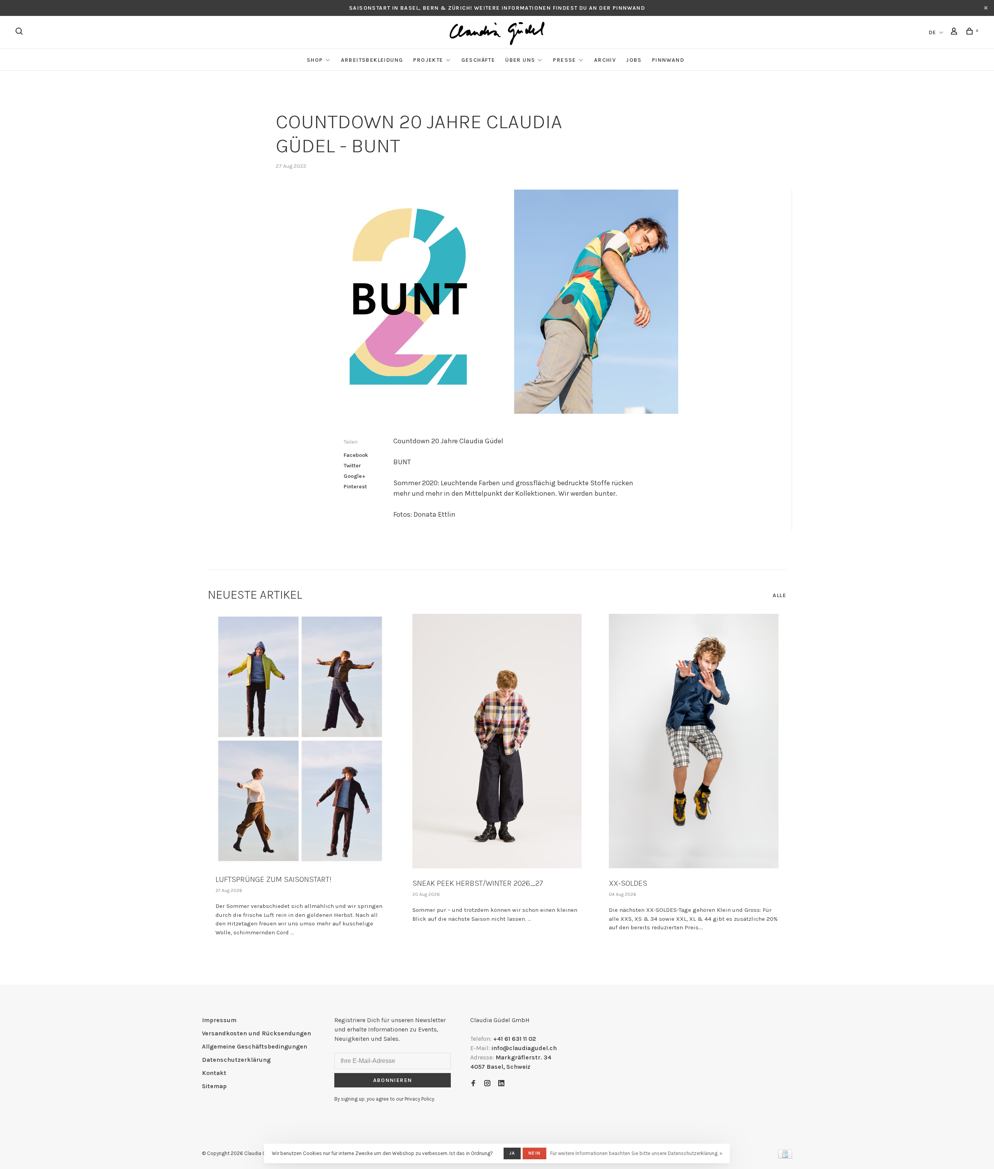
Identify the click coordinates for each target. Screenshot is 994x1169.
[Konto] (955, 32)
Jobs (634, 60)
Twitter (352, 465)
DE (933, 32)
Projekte (428, 60)
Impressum (219, 1020)
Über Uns (520, 60)
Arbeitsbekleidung (372, 60)
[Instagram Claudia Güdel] (487, 1083)
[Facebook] (473, 1083)
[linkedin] (501, 1083)
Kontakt (214, 1073)
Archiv (605, 60)
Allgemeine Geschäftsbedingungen (254, 1046)
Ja (512, 1153)
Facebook (356, 455)
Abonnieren (392, 1080)
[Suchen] (20, 32)
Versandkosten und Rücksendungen (256, 1033)
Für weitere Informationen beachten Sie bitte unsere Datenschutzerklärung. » (636, 1153)
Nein (534, 1153)
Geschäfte (478, 60)
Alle (779, 595)
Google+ (354, 476)
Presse (564, 60)
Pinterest (355, 486)
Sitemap (214, 1086)
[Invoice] (785, 1156)
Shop (315, 60)
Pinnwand (668, 60)
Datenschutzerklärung (236, 1059)
